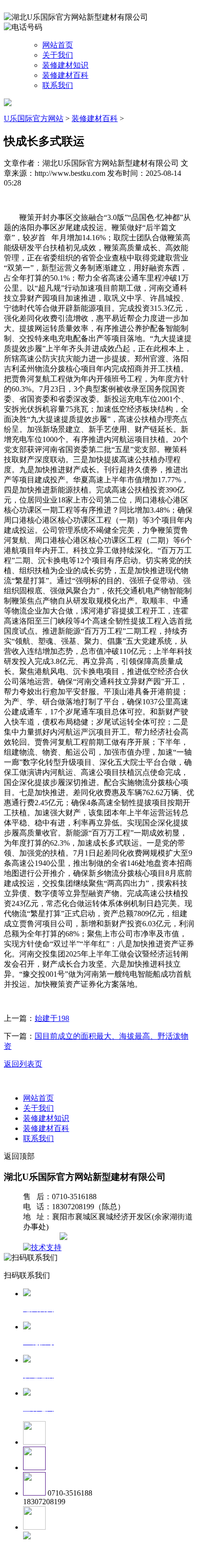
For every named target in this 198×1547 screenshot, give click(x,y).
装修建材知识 (65, 65)
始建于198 (52, 1018)
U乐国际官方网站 (33, 118)
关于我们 (57, 55)
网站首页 (57, 45)
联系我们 (57, 85)
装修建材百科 (65, 75)
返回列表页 (23, 1064)
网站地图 (42, 1237)
